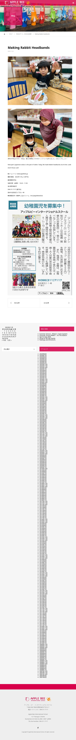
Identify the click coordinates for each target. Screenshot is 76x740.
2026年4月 (43, 360)
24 (9, 337)
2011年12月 (43, 609)
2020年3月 (43, 464)
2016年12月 (43, 519)
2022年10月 (43, 418)
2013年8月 (43, 579)
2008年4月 (43, 668)
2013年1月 (43, 589)
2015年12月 (43, 537)
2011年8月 (43, 615)
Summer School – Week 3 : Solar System (53, 334)
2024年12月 (43, 379)
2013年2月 (43, 588)
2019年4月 (43, 478)
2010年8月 (43, 632)
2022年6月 (43, 424)
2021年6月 (43, 442)
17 (9, 335)
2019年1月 (43, 482)
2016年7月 (43, 527)
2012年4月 (43, 603)
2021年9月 (43, 437)
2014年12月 (43, 555)
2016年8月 (43, 525)
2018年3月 (43, 497)
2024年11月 (43, 381)
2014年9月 (43, 559)
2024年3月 (43, 393)
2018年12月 (43, 484)
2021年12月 (43, 433)
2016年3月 (43, 533)
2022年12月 (43, 415)
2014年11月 (43, 557)
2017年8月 (43, 507)
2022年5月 (43, 425)
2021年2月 (43, 448)
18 (11, 335)
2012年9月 (43, 595)
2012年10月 (43, 594)
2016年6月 (43, 528)
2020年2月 (43, 466)
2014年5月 (43, 565)
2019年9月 (43, 470)
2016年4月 (43, 531)
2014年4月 (43, 567)
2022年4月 (43, 427)
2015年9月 (43, 542)
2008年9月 (43, 665)
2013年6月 (43, 582)
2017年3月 (43, 515)
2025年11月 (43, 366)
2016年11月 (43, 521)
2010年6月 (43, 635)
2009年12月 (43, 644)
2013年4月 (43, 585)
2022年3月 (43, 428)
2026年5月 (43, 358)
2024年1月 (43, 396)
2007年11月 (43, 673)
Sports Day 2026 (45, 337)
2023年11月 (43, 399)
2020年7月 (43, 458)
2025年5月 (43, 372)
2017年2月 (43, 516)
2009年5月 (43, 655)
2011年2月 (43, 624)
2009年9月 (43, 649)
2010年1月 (43, 643)
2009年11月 (43, 646)
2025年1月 (43, 378)
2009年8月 (43, 650)
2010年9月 (43, 631)
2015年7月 (43, 545)
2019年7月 (43, 473)
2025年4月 (43, 373)
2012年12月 (43, 591)
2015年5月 (43, 548)
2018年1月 (43, 500)
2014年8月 (43, 561)
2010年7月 (43, 634)
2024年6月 (43, 388)
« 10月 (4, 340)
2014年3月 (43, 568)
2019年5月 (43, 476)
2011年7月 (43, 616)
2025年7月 (43, 369)
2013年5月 (43, 583)
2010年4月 (43, 638)
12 (13, 333)
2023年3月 (43, 411)
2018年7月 (43, 491)
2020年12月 (43, 451)
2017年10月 (43, 504)
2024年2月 (43, 394)
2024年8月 (43, 385)
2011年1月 (43, 625)
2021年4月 (43, 445)
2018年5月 (43, 494)
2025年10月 (43, 367)
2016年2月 (43, 534)
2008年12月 (43, 661)
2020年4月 (43, 463)
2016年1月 (43, 536)
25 (11, 337)
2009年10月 (43, 647)
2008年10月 (43, 664)
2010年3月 (43, 640)
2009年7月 (43, 652)
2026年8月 (43, 354)
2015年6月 (43, 546)
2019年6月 (43, 475)
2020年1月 (43, 467)
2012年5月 (43, 601)
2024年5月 (43, 390)
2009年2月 (43, 658)
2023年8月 (43, 403)
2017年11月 (43, 503)
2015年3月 (43, 551)
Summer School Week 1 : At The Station (53, 335)
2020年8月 (43, 457)
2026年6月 (43, 357)
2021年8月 (43, 439)
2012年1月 (43, 607)
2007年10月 (43, 674)
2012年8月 (43, 597)
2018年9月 (43, 488)
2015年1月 (43, 554)
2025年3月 (43, 375)
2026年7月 (43, 355)
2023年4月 (43, 409)
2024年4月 (43, 391)
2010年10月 (43, 629)
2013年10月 (43, 576)
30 (7, 338)
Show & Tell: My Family (47, 338)
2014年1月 (43, 571)
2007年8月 (43, 677)
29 (5, 338)
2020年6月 (43, 460)
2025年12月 (43, 364)
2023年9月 (43, 402)
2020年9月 (43, 455)
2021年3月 (43, 446)
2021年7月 (43, 440)
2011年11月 (43, 610)
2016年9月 (43, 524)
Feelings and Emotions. (47, 340)
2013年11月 (43, 574)
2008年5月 (43, 667)
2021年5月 (43, 443)
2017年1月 (43, 518)
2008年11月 (43, 662)
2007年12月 (43, 671)
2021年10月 (43, 436)
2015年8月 (43, 543)
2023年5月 (43, 408)
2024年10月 (43, 382)
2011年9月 (43, 613)
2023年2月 (43, 412)
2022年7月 (43, 422)
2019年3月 (43, 479)
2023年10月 (43, 400)
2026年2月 (43, 363)
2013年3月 (43, 586)
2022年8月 (43, 421)
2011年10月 (43, 612)
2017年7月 (43, 509)
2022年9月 (43, 419)
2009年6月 (43, 653)
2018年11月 (43, 485)
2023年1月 (43, 414)
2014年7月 (43, 562)
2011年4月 (43, 621)
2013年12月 (43, 573)
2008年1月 (43, 670)
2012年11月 (43, 592)
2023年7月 (43, 405)
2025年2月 (43, 376)
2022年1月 (43, 431)
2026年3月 (43, 361)
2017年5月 (43, 512)
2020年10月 (43, 454)
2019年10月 (43, 469)
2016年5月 (43, 530)
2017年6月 (43, 510)
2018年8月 (43, 489)
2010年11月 (43, 628)
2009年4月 (43, 656)
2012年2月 (43, 606)
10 (9, 333)
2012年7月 (43, 598)
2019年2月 (43, 481)
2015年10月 (43, 540)
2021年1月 (43, 449)
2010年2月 (43, 641)
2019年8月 (43, 472)
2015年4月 (43, 549)
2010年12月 (43, 627)
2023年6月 (43, 406)
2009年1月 (43, 659)
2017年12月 (43, 501)
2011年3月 (43, 622)
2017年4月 (43, 513)
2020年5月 (43, 461)
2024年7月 (43, 387)
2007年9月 (43, 676)
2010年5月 (43, 637)
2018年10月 (43, 487)
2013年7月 (43, 580)
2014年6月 (43, 564)
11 (11, 333)
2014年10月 (43, 558)
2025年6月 (43, 370)
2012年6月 (43, 600)
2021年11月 (43, 434)
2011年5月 (43, 619)
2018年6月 (43, 492)
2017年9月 (43, 506)
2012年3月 (43, 604)
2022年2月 (43, 430)
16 (7, 335)
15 (5, 335)
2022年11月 (43, 417)
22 (5, 337)
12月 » (9, 340)
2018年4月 (43, 495)
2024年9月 (43, 384)
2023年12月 (43, 397)
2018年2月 (43, 498)
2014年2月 (43, 570)
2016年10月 (43, 522)
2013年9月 (43, 577)
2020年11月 (43, 452)
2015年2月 (43, 552)
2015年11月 (43, 539)
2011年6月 (43, 618)
